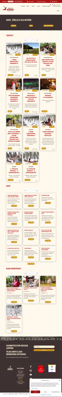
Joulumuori (31, 1)
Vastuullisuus (56, 6)
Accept (35, 392)
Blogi (13, 322)
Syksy (33, 6)
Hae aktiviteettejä (18, 1)
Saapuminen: (4, 1)
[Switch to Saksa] (52, 5)
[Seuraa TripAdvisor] (56, 1)
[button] (59, 380)
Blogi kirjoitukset (48, 25)
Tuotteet (14, 25)
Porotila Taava (46, 6)
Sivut (31, 25)
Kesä (38, 6)
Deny (45, 392)
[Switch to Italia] (57, 5)
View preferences (55, 392)
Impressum (49, 394)
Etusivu (23, 6)
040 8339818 (20, 379)
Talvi (27, 6)
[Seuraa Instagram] (52, 1)
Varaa (26, 75)
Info (58, 11)
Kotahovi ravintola (41, 1)
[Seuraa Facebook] (50, 1)
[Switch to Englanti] (50, 5)
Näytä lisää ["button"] (31, 263)
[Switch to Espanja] (59, 5)
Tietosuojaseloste (43, 394)
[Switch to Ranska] (55, 5)
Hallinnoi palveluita (34, 388)
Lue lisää (10, 75)
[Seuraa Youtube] (54, 1)
